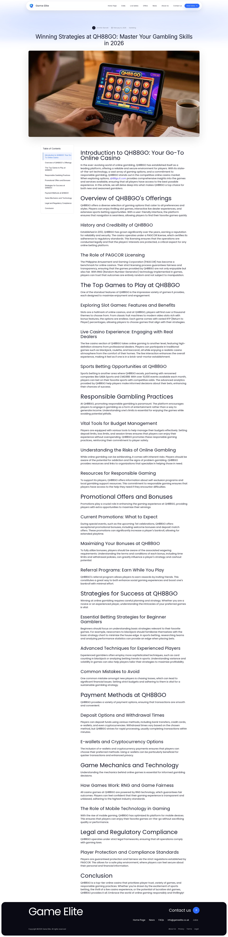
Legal (196, 929)
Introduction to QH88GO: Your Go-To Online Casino (58, 156)
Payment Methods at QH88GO (57, 193)
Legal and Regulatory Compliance (58, 203)
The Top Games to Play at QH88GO (55, 169)
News (152, 919)
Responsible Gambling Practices (57, 175)
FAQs (161, 919)
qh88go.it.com (118, 178)
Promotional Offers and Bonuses (57, 180)
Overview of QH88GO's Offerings (58, 163)
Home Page (139, 919)
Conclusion (49, 208)
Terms (189, 929)
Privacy (181, 929)
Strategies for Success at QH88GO (55, 186)
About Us (172, 929)
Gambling (132, 28)
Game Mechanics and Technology (58, 198)
